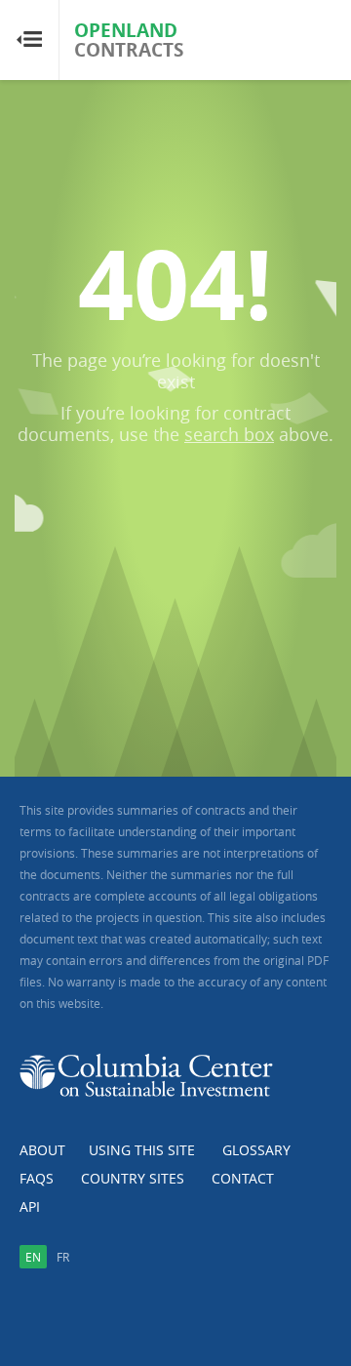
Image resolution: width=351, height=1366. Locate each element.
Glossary (256, 1150)
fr (63, 1257)
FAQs (37, 1178)
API (30, 1206)
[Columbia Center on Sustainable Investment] (146, 1082)
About (42, 1150)
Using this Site (142, 1150)
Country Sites (132, 1178)
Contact (243, 1178)
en (33, 1257)
